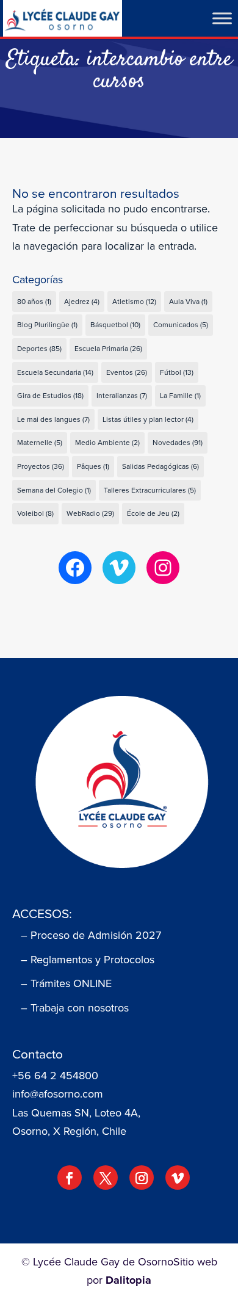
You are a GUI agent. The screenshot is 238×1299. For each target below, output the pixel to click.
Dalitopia (128, 1280)
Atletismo (134, 301)
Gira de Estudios (50, 395)
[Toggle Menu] (222, 18)
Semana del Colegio (54, 490)
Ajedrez (81, 301)
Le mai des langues (53, 419)
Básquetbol (115, 324)
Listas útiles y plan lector (148, 419)
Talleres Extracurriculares (150, 490)
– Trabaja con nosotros (75, 1007)
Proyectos (40, 466)
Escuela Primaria (108, 348)
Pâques (93, 466)
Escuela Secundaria (55, 372)
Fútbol (176, 372)
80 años (34, 301)
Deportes (39, 348)
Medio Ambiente (107, 442)
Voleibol (35, 513)
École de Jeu (153, 513)
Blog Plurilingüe (47, 324)
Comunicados (180, 324)
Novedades (178, 442)
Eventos (126, 372)
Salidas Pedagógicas (160, 466)
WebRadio (90, 513)
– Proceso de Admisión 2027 (91, 935)
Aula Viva (188, 301)
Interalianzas (121, 395)
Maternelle (39, 442)
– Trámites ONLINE (66, 983)
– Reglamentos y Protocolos (87, 959)
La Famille (180, 395)
